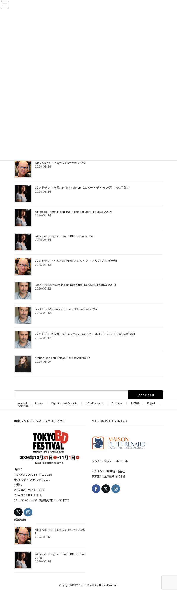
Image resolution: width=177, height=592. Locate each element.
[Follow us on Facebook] (96, 488)
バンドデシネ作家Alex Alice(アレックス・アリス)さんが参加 (76, 261)
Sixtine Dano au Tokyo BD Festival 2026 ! (62, 358)
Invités (39, 403)
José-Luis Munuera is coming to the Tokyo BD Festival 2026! (75, 285)
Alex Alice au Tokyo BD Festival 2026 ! (60, 163)
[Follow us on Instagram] (28, 512)
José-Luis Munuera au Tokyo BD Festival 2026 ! (66, 309)
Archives (23, 405)
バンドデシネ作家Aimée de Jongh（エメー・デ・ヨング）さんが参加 (82, 187)
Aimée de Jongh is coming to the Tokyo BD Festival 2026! (73, 211)
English (151, 403)
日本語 (135, 403)
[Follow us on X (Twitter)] (18, 512)
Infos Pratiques (94, 403)
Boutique (117, 403)
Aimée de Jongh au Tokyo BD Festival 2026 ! (65, 236)
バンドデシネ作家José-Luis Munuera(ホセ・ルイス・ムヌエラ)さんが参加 (85, 334)
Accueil (22, 403)
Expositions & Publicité (64, 403)
